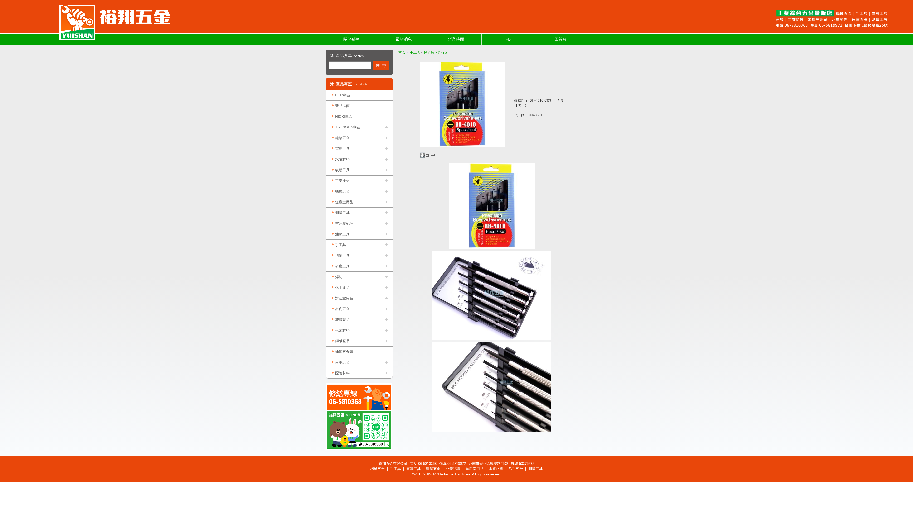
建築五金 (342, 138)
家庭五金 (342, 309)
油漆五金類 (344, 352)
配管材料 (342, 373)
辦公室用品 (344, 298)
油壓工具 (342, 234)
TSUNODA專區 (347, 127)
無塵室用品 (344, 202)
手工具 (340, 245)
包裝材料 (342, 330)
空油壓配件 (344, 223)
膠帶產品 (342, 341)
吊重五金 (342, 362)
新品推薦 (342, 106)
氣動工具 (342, 170)
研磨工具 (342, 266)
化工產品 (342, 287)
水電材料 (342, 159)
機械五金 (342, 191)
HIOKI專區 (343, 116)
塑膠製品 (342, 320)
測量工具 (342, 213)
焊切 (338, 277)
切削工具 (342, 255)
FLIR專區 (342, 95)
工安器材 (342, 181)
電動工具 (342, 149)
